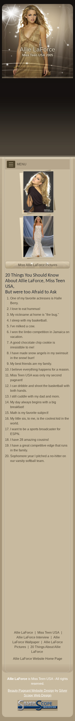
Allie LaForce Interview (32, 637)
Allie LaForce (23, 632)
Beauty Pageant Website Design (31, 690)
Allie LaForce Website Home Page (37, 658)
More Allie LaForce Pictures (37, 265)
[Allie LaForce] (38, 191)
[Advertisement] (37, 117)
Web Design (42, 695)
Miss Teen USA (48, 632)
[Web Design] (38, 705)
